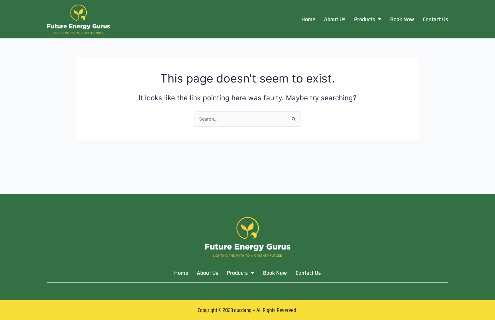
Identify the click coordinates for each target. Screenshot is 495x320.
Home (308, 19)
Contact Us (435, 19)
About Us (334, 19)
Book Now (402, 19)
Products (364, 19)
